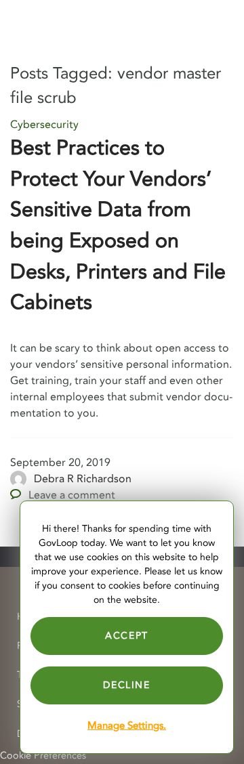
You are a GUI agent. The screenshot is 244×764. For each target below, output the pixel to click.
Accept (126, 635)
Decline (126, 685)
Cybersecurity (44, 124)
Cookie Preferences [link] (43, 755)
